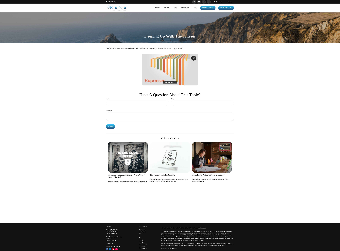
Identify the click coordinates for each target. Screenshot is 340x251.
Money (141, 240)
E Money (229, 2)
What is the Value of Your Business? (208, 175)
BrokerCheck (202, 228)
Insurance (142, 236)
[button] (157, 8)
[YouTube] (199, 2)
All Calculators (143, 248)
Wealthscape (217, 2)
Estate (141, 234)
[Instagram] (116, 249)
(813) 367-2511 (112, 2)
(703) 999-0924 (115, 232)
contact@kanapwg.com (113, 246)
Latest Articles (143, 244)
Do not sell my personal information (214, 245)
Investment (142, 232)
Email (172, 99)
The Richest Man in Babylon (162, 175)
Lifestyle (141, 242)
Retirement (142, 230)
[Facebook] (204, 2)
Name (108, 99)
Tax (140, 238)
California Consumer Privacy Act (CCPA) (221, 243)
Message (109, 110)
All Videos (142, 246)
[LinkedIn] (194, 2)
